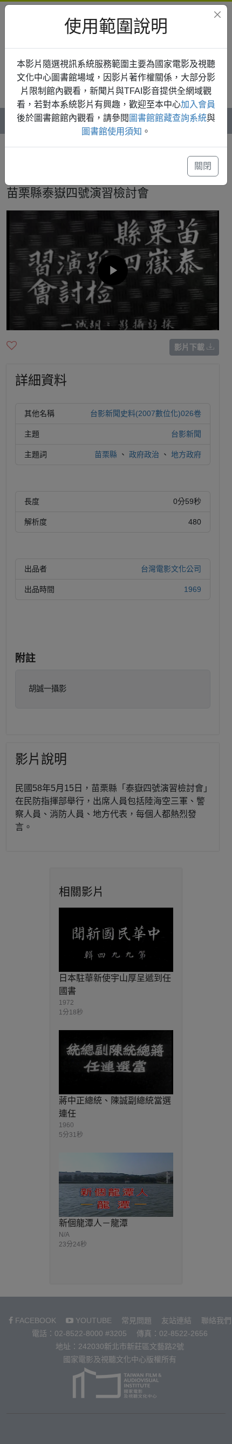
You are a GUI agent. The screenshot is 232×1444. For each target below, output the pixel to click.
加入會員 (198, 104)
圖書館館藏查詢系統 (168, 117)
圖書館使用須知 (111, 131)
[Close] (217, 14)
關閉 (202, 166)
